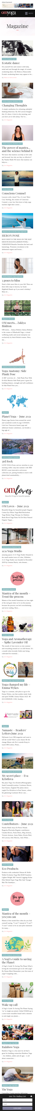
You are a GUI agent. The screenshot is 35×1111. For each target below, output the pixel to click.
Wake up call (10, 1005)
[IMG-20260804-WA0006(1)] (17, 5)
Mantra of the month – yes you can (16, 915)
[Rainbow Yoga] (17, 1032)
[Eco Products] (17, 854)
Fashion (5, 457)
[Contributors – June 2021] (17, 809)
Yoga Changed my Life (17, 680)
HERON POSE (11, 235)
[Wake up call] (17, 990)
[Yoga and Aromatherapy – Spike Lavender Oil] (17, 624)
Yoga (18, 231)
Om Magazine (8, 120)
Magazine (9, 59)
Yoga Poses (23, 231)
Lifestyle (5, 635)
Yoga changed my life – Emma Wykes (16, 686)
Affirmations (6, 589)
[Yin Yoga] (17, 1074)
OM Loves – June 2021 (15, 506)
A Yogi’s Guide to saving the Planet (17, 960)
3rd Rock (7, 461)
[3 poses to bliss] (17, 265)
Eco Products (10, 868)
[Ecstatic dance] (17, 48)
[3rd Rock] (17, 446)
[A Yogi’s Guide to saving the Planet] (17, 944)
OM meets (11, 319)
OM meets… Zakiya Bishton (14, 324)
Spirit (14, 59)
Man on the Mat (12, 231)
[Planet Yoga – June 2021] (17, 401)
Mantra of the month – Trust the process (16, 594)
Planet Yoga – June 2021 (16, 416)
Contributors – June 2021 (17, 824)
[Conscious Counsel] (17, 178)
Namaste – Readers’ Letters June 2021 (14, 731)
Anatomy (5, 367)
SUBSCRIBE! (17, 1108)
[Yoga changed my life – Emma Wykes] (17, 669)
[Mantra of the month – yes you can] (17, 898)
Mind (20, 101)
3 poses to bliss (11, 280)
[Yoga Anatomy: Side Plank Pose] (17, 356)
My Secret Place (17, 771)
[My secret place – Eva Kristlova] (17, 761)
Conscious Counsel (14, 193)
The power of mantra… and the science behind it (17, 149)
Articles (5, 59)
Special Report (17, 955)
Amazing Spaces (7, 547)
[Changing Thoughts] (17, 90)
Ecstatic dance (11, 63)
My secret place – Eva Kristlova (15, 777)
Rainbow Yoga (10, 1047)
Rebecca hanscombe (10, 77)
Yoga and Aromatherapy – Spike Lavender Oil (17, 640)
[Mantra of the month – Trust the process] (17, 578)
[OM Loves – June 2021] (17, 491)
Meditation (16, 101)
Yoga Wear (16, 457)
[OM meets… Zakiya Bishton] (17, 308)
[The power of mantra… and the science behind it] (17, 133)
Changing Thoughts (14, 105)
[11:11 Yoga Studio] (17, 536)
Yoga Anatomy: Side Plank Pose (14, 372)
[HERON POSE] (17, 220)
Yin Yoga (7, 1089)
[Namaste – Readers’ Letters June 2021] (17, 715)
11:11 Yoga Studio (12, 551)
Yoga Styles (15, 1043)
